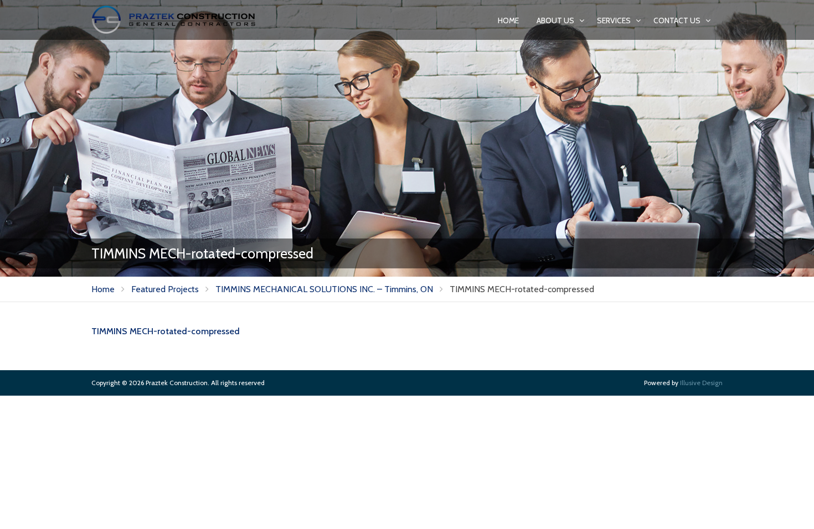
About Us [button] (556, 20)
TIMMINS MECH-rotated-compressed (165, 331)
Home (508, 20)
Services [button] (614, 20)
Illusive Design (701, 382)
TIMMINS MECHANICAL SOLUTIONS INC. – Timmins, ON (324, 289)
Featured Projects (165, 289)
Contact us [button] (677, 20)
